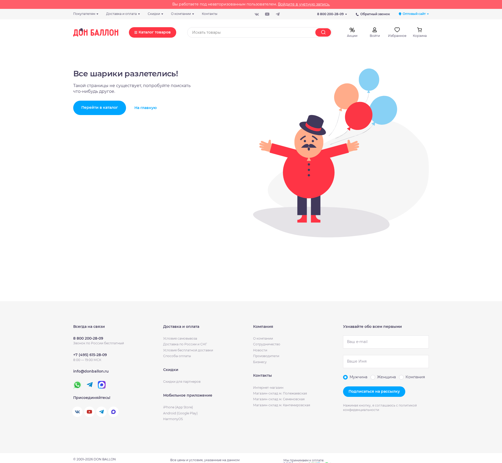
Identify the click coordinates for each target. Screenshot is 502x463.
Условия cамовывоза (180, 338)
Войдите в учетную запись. (304, 4)
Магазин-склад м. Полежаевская (280, 393)
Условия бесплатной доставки (188, 350)
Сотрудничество (266, 344)
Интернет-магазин (268, 388)
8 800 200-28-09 (330, 14)
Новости (260, 350)
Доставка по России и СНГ (185, 344)
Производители (266, 356)
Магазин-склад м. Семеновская (279, 399)
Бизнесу (260, 362)
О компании (263, 338)
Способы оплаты (177, 356)
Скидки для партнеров (182, 382)
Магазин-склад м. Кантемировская (281, 405)
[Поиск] (323, 32)
